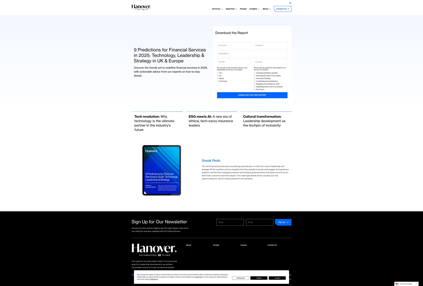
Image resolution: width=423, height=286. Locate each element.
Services (216, 9)
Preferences (241, 278)
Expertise (230, 9)
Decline (259, 278)
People (243, 9)
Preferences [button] (154, 279)
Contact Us (281, 9)
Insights (253, 9)
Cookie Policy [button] (199, 277)
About (265, 9)
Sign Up (281, 222)
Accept (277, 278)
